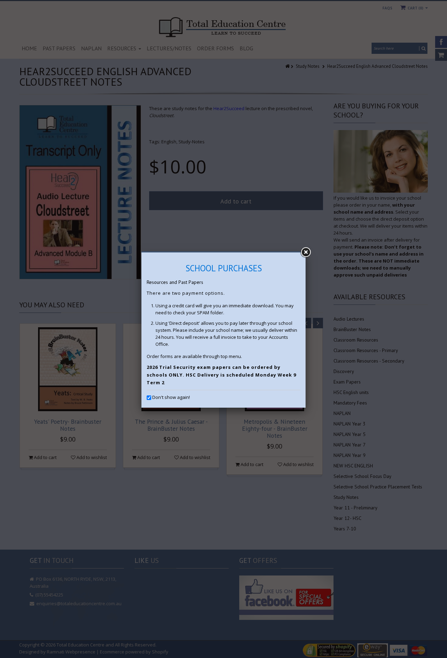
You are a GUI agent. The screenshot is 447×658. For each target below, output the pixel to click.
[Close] (305, 252)
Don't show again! (171, 397)
